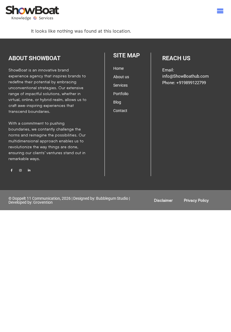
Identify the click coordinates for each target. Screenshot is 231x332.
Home (118, 68)
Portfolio (120, 93)
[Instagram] (20, 170)
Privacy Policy (196, 200)
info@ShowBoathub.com (185, 76)
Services (120, 85)
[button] (220, 11)
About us (121, 77)
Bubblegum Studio (112, 198)
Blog (117, 102)
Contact (120, 110)
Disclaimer (163, 200)
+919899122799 (190, 82)
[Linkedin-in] (29, 170)
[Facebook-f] (11, 170)
